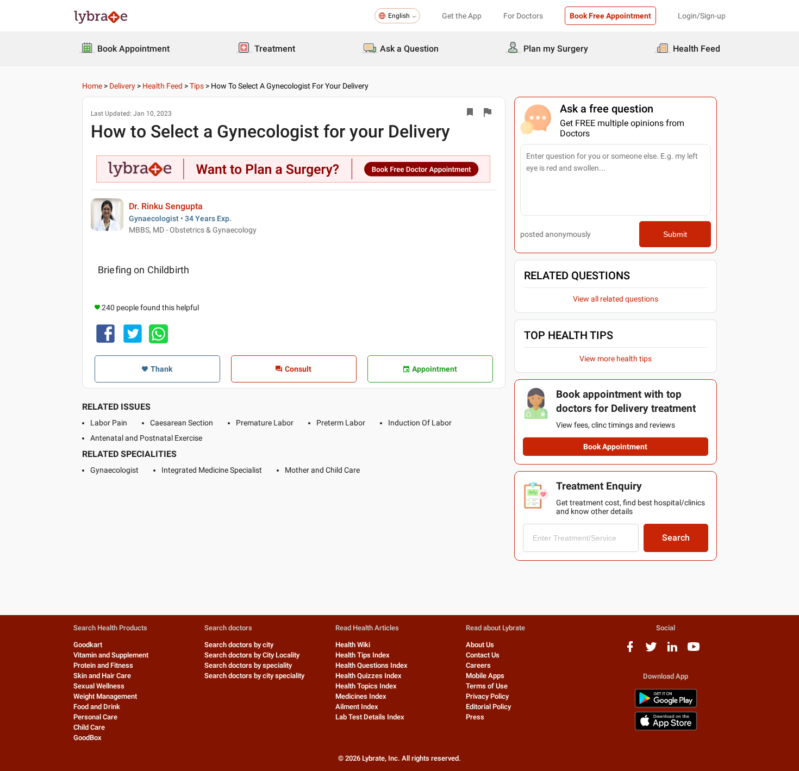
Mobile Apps (485, 676)
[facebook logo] (629, 651)
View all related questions (615, 298)
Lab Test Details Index (369, 717)
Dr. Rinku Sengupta (166, 206)
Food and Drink (96, 707)
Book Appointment (615, 446)
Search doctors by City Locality (251, 655)
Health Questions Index (371, 665)
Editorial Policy (488, 707)
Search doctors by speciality (248, 665)
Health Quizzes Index (368, 676)
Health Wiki (352, 645)
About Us (480, 645)
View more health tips (615, 358)
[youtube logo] (693, 651)
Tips (197, 86)
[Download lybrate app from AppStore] (665, 728)
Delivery (122, 86)
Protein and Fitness (103, 665)
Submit (675, 234)
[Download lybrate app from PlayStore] (665, 705)
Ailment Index (356, 707)
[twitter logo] (651, 651)
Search (676, 537)
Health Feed (162, 86)
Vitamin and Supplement (110, 655)
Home (92, 86)
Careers (478, 665)
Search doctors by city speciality (254, 676)
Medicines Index (360, 696)
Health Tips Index (362, 655)
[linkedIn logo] (672, 651)
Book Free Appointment (610, 15)
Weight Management (105, 696)
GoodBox (87, 738)
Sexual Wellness (98, 686)
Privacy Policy (487, 696)
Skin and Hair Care (102, 676)
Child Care (89, 727)
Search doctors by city (238, 645)
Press (475, 717)
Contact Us (483, 655)
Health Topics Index (366, 686)
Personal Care (95, 717)
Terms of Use (487, 686)
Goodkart (87, 645)
